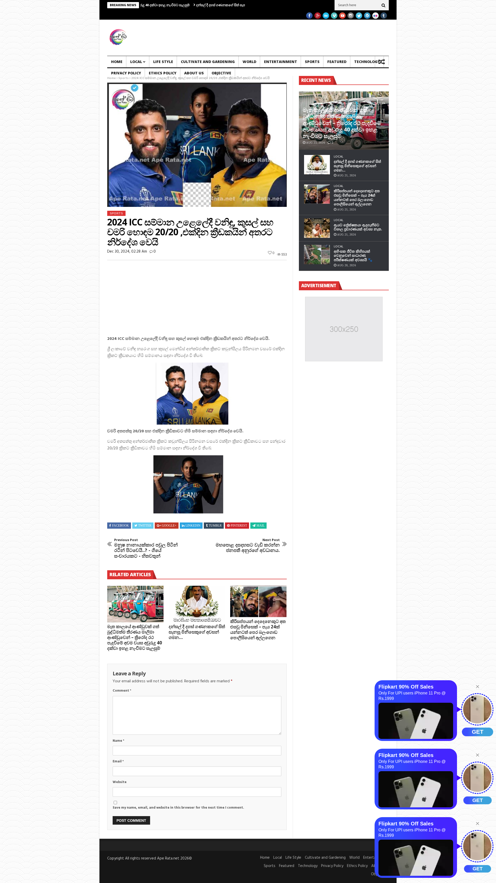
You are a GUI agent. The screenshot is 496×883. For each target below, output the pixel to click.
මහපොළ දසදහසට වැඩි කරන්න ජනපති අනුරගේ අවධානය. (248, 545)
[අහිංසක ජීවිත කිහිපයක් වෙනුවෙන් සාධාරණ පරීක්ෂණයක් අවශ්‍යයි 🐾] (317, 254)
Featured (336, 61)
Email (118, 761)
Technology (367, 61)
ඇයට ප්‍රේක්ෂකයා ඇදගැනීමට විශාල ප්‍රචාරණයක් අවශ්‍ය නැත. (358, 227)
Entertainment (280, 61)
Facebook (120, 525)
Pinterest (239, 525)
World (249, 61)
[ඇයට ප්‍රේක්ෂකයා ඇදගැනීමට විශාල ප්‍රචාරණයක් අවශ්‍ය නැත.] (317, 228)
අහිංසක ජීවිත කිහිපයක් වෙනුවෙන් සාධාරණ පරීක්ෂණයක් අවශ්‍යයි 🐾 (353, 255)
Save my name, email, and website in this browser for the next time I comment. (178, 807)
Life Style (163, 61)
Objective (221, 73)
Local (136, 61)
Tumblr (215, 525)
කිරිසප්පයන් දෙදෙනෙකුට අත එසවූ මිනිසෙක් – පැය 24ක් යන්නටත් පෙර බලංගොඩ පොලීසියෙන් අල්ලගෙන (258, 629)
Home (116, 61)
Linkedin (192, 525)
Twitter (144, 525)
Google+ (169, 525)
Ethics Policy (162, 73)
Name (118, 741)
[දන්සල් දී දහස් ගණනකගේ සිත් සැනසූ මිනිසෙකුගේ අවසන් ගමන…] (197, 604)
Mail (261, 525)
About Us (194, 73)
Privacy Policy (126, 73)
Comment (122, 690)
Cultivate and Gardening (208, 61)
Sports (312, 61)
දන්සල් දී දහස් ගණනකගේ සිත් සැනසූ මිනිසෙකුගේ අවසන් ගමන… (204, 5)
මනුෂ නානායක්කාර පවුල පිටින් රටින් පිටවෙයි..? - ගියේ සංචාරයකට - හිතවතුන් (146, 548)
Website (120, 782)
